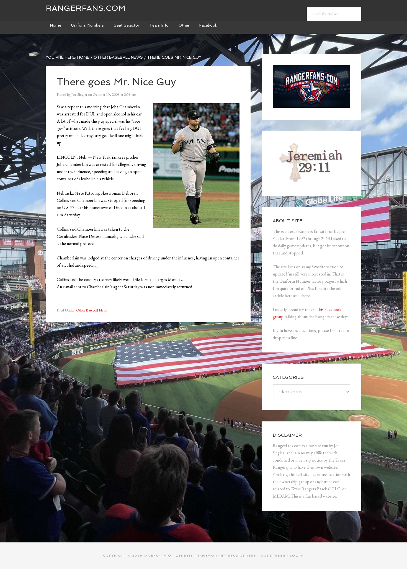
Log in (297, 555)
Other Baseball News (91, 310)
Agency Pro (158, 555)
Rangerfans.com (86, 8)
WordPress (273, 555)
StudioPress (242, 555)
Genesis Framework (198, 555)
